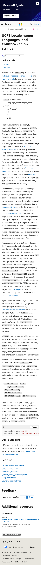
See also (6, 67)
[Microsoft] (20, 24)
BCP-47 (31, 174)
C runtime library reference (13, 465)
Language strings (9, 207)
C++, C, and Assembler (16, 29)
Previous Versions (20, 552)
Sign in (36, 24)
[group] (20, 432)
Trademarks (6, 562)
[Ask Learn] (33, 29)
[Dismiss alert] (37, 3)
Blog (31, 552)
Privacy (14, 555)
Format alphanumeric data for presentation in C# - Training (20, 520)
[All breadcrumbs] (4, 29)
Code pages (16, 289)
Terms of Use (29, 559)
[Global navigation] (2, 24)
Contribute (6, 555)
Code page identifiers (10, 295)
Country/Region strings (11, 213)
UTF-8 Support (8, 64)
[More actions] (37, 29)
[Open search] (31, 24)
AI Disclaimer (6, 552)
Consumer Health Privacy (11, 559)
